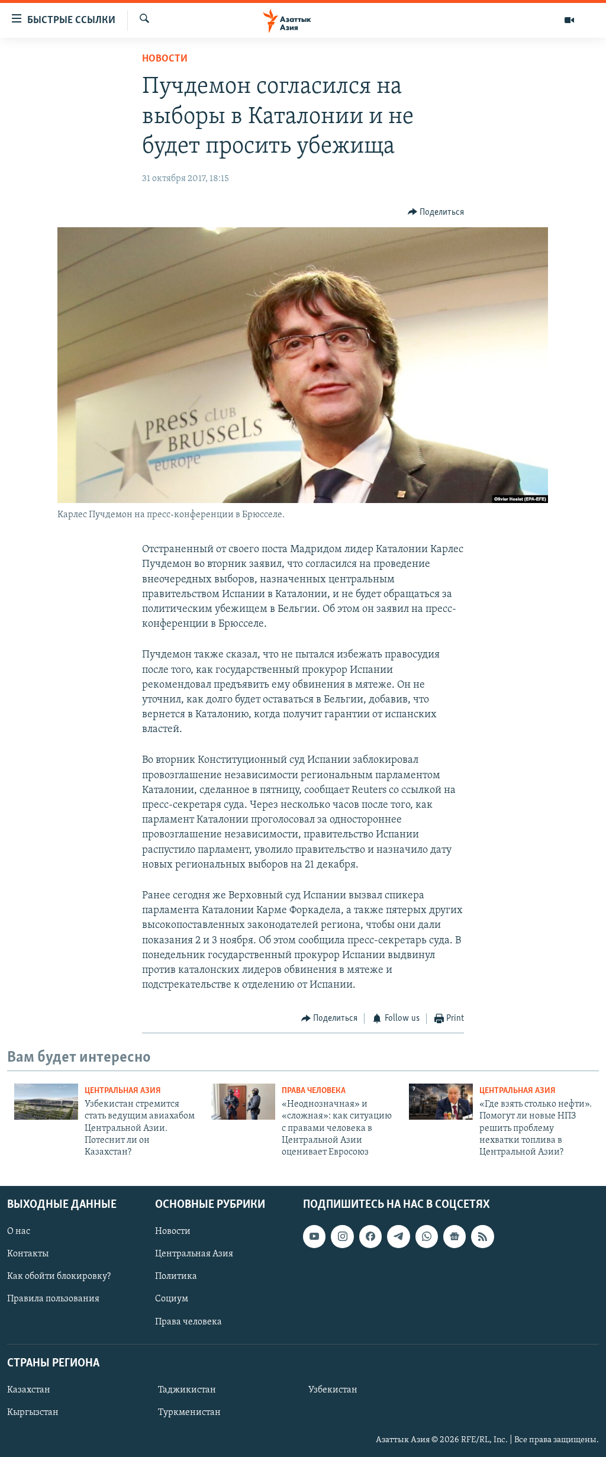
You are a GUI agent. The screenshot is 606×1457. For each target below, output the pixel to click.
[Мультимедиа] (569, 20)
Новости (165, 59)
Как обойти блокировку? (59, 1276)
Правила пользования (53, 1299)
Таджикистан (187, 1390)
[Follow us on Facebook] (370, 1236)
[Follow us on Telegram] (398, 1236)
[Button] (436, 212)
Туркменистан (189, 1412)
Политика (176, 1276)
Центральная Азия (123, 1091)
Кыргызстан (33, 1412)
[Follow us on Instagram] (342, 1236)
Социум (171, 1299)
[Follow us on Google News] (454, 1236)
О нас (18, 1231)
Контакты (28, 1254)
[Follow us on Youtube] (314, 1236)
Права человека (314, 1091)
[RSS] (482, 1236)
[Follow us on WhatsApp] (426, 1236)
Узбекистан (332, 1390)
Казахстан (28, 1390)
